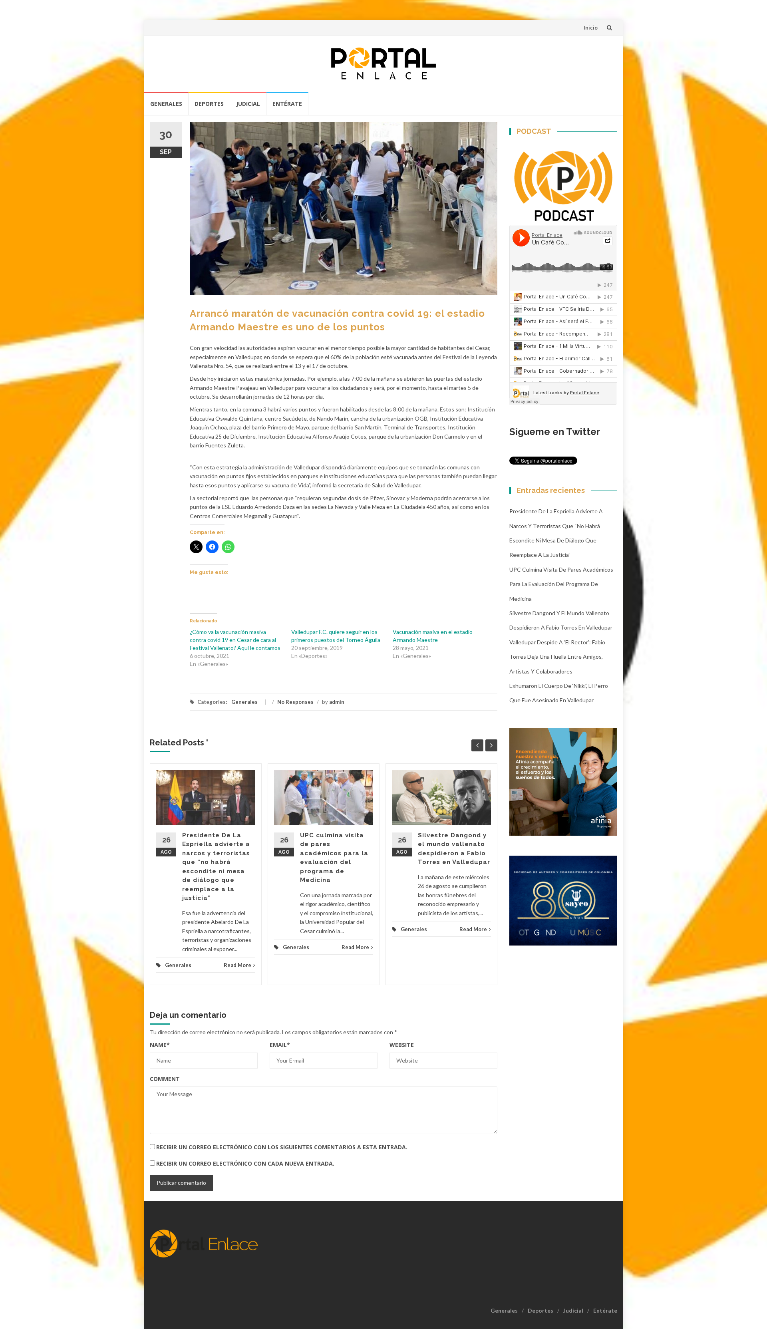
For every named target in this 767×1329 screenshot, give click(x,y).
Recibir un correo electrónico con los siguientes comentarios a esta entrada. (281, 1147)
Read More (237, 965)
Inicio (591, 27)
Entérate (287, 103)
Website (401, 1045)
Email (280, 1045)
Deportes (209, 103)
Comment (165, 1079)
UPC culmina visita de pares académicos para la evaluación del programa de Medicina (561, 584)
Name (160, 1045)
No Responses (295, 702)
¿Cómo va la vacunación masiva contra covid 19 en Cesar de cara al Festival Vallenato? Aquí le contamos (235, 639)
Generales (166, 103)
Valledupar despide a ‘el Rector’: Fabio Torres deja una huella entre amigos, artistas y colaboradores (557, 657)
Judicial (248, 103)
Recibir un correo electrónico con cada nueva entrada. (245, 1163)
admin (336, 702)
